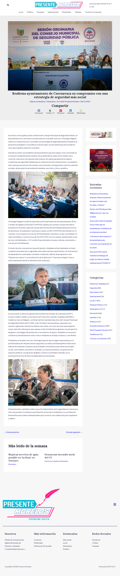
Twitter (95, 543)
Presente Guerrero (97, 326)
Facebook (96, 540)
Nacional (93, 313)
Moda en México (96, 305)
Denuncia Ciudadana (52, 461)
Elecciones (94, 292)
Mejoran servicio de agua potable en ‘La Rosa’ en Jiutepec (23, 457)
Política (93, 321)
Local (92, 300)
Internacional (95, 296)
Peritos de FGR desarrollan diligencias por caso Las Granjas (100, 213)
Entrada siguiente (74, 432)
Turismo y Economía (98, 338)
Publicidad (38, 543)
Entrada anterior (11, 432)
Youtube (95, 546)
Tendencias (94, 334)
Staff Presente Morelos (99, 330)
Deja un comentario (37, 101)
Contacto (37, 540)
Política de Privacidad (42, 546)
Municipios (51, 101)
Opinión (93, 317)
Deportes (93, 288)
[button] (8, 5)
